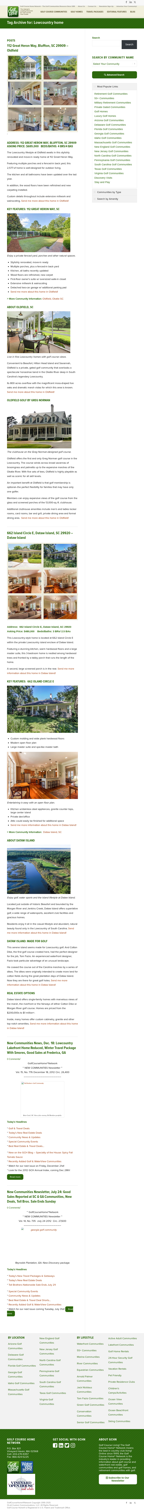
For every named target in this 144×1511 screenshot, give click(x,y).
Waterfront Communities (90, 1343)
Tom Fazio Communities (90, 1398)
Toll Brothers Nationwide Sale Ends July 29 (32, 1284)
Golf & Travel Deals (19, 1128)
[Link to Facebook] (126, 2)
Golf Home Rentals (118, 1351)
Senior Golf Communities (90, 1422)
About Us (81, 6)
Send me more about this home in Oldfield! (45, 200)
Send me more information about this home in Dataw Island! (43, 825)
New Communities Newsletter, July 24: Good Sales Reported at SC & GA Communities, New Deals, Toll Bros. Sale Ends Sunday (39, 1197)
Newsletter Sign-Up (106, 6)
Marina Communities (88, 1356)
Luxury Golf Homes (105, 116)
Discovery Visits (103, 177)
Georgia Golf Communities (109, 133)
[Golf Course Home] (20, 12)
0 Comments (13, 1059)
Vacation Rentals (117, 1368)
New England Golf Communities (112, 146)
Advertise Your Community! (126, 6)
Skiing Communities (119, 1421)
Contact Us (92, 6)
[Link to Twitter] (135, 2)
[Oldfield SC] (24, 68)
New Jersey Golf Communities (111, 151)
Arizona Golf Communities (109, 120)
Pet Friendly (115, 1375)
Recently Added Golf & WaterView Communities (35, 1161)
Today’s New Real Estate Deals (25, 1280)
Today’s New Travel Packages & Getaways (32, 1275)
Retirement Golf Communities (111, 93)
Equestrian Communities (90, 1369)
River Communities (87, 1363)
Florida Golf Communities (108, 129)
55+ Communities (104, 98)
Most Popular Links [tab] (107, 86)
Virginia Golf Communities (109, 173)
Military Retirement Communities (112, 102)
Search (96, 37)
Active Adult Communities (122, 1338)
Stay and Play (102, 182)
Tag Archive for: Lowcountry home (35, 23)
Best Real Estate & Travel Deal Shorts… (30, 1300)
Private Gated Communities (109, 107)
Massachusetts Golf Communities (113, 142)
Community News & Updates (24, 1295)
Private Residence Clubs (121, 1381)
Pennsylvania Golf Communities (112, 160)
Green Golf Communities (90, 1404)
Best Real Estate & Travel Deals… (26, 1146)
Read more (15, 1177)
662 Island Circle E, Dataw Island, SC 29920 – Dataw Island (40, 535)
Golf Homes (101, 111)
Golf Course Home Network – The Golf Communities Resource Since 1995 (47, 6)
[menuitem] (47, 6)
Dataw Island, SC (52, 832)
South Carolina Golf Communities (113, 164)
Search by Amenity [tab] (107, 198)
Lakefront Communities (121, 1344)
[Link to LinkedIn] (131, 2)
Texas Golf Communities (108, 169)
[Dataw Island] (24, 556)
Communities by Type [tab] (109, 192)
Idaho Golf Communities (108, 138)
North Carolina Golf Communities (112, 155)
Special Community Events (23, 1291)
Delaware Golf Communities (110, 124)
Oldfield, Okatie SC (52, 298)
